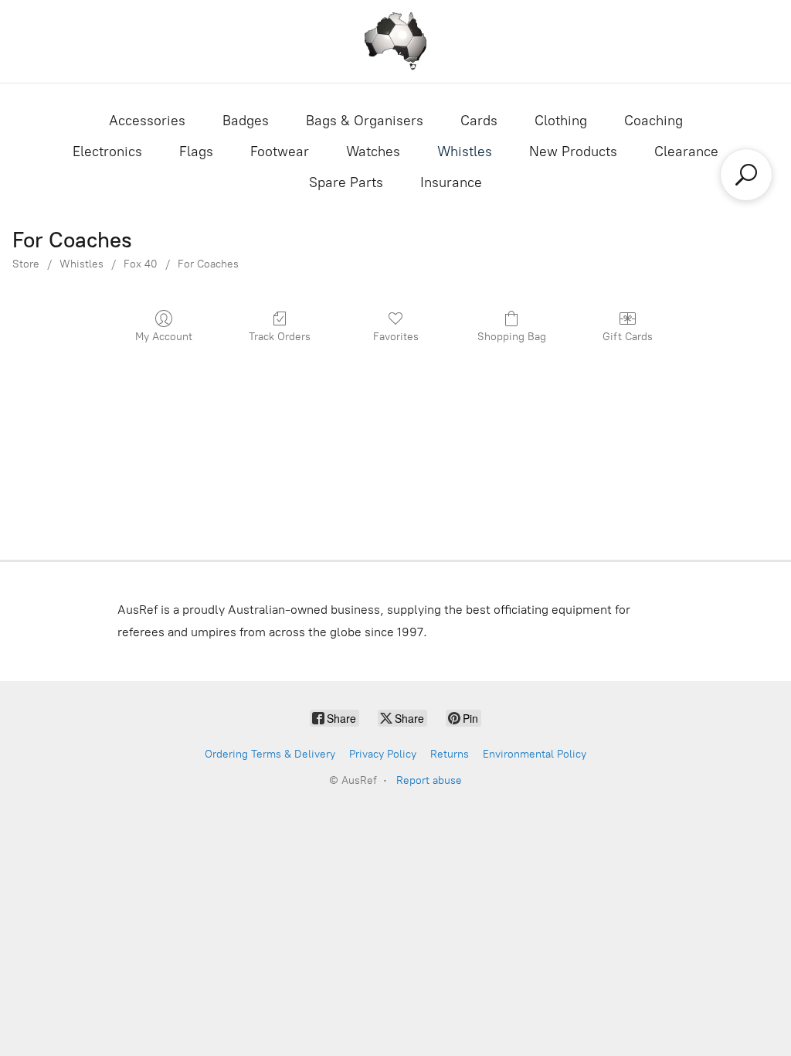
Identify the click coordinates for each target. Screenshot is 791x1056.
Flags (196, 151)
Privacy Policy (382, 754)
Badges (245, 120)
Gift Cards (628, 336)
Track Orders (280, 336)
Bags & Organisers (364, 120)
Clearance (686, 151)
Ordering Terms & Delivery (270, 754)
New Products (573, 151)
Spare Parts (346, 182)
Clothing (561, 120)
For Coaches (208, 264)
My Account (163, 336)
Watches (373, 151)
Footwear (279, 151)
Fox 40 (141, 264)
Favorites (396, 336)
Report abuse (429, 780)
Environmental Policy (534, 754)
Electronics (107, 151)
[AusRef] (395, 41)
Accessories (147, 120)
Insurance (451, 182)
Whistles (464, 151)
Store (25, 264)
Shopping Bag (511, 336)
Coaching (653, 120)
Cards (478, 120)
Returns (449, 754)
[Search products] (746, 175)
